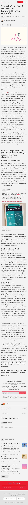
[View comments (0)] (7, 25)
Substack (7, 502)
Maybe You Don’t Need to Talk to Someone (10, 455)
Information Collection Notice (15, 397)
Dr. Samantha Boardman (9, 20)
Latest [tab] (6, 439)
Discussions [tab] (11, 439)
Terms (23, 494)
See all (4, 476)
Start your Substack (10, 498)
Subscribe (20, 2)
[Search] (25, 439)
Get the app (20, 498)
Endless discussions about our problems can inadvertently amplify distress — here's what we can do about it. (10, 469)
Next (23, 413)
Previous (5, 413)
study (18, 263)
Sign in (25, 2)
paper (21, 293)
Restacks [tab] (10, 422)
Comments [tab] (4, 422)
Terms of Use (20, 396)
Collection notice (14, 495)
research (6, 93)
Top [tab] (2, 439)
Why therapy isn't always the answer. (9, 458)
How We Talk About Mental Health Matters (9, 465)
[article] (14, 447)
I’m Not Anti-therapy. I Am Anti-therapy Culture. (10, 444)
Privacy (19, 494)
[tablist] (7, 422)
